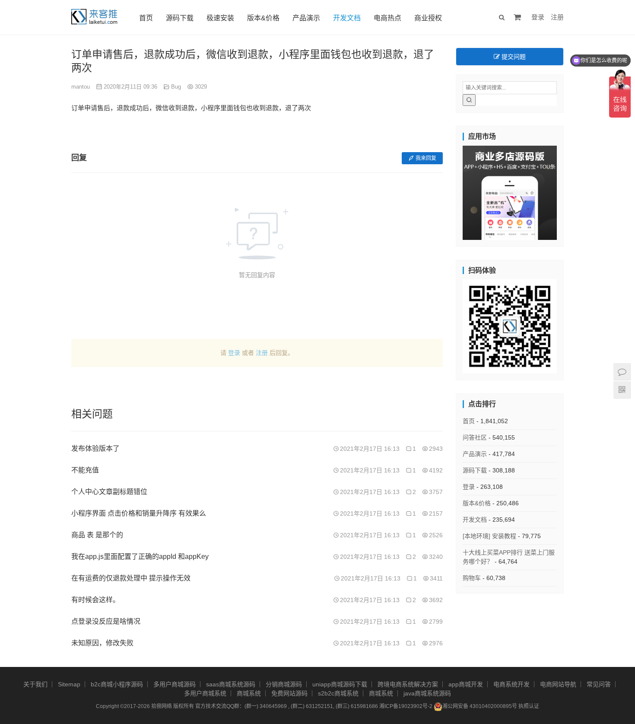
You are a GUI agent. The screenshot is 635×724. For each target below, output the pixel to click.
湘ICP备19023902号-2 (405, 706)
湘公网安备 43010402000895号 (479, 706)
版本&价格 (263, 18)
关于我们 (35, 684)
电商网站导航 (558, 684)
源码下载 (180, 18)
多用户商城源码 (174, 684)
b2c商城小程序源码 (117, 684)
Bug (176, 86)
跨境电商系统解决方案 (408, 684)
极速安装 (220, 18)
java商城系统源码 (427, 693)
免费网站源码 (289, 693)
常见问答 (599, 684)
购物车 (472, 577)
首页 (146, 18)
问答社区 (475, 437)
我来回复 (426, 158)
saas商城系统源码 (230, 684)
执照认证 (528, 706)
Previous (447, 190)
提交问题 (513, 56)
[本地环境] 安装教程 (489, 536)
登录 (537, 17)
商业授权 (428, 18)
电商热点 (387, 18)
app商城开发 (465, 684)
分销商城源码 (284, 684)
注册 (557, 17)
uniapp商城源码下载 (339, 684)
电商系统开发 (511, 684)
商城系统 (249, 693)
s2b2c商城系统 (338, 693)
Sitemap (69, 684)
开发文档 (347, 18)
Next (571, 190)
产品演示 (306, 18)
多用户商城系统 (205, 693)
